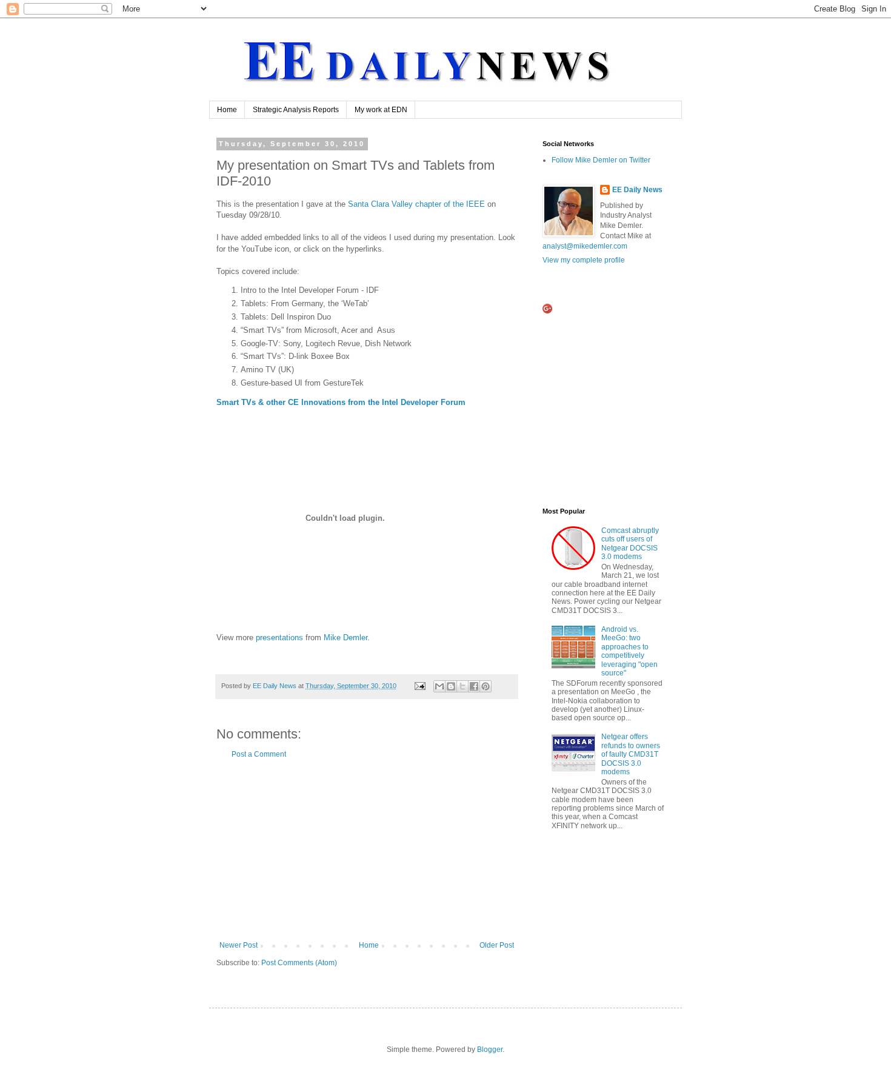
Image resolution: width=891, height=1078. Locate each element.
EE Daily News (637, 190)
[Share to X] (462, 686)
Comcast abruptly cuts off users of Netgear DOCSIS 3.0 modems (630, 543)
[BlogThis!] (451, 686)
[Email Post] (419, 685)
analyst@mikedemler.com (584, 246)
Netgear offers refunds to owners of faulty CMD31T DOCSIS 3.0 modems (630, 754)
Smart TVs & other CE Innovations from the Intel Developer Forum (341, 402)
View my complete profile (583, 260)
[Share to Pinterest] (485, 686)
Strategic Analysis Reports (296, 109)
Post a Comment (259, 754)
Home (227, 109)
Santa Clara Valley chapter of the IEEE (416, 204)
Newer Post (238, 945)
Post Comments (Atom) (299, 963)
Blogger (489, 1049)
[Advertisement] (367, 850)
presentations (279, 637)
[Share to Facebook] (474, 686)
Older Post (496, 945)
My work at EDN (381, 109)
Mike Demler (345, 637)
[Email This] (439, 686)
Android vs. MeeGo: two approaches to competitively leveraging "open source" (629, 651)
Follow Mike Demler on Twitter (601, 160)
